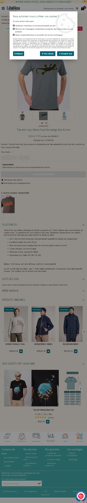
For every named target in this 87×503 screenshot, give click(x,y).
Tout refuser (48, 53)
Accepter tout (66, 53)
